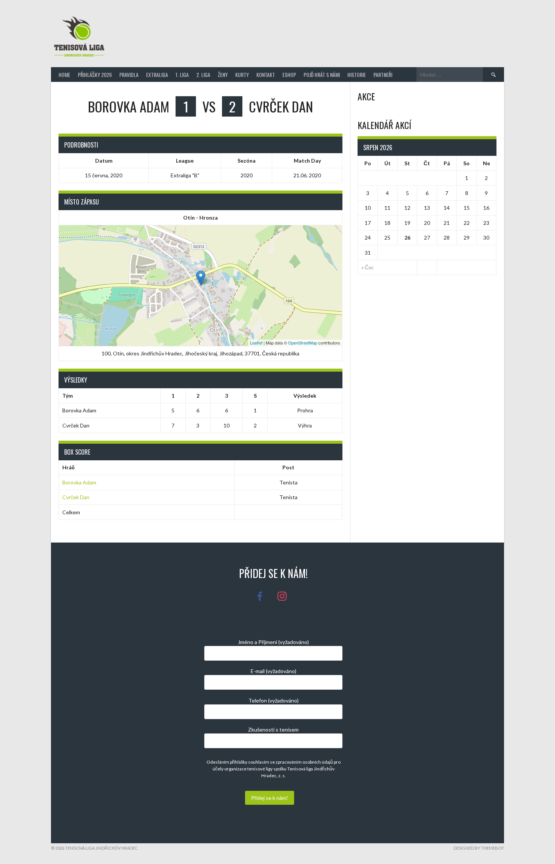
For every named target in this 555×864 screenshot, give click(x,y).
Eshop (289, 74)
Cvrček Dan (75, 497)
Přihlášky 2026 (95, 74)
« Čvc (367, 267)
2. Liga (203, 74)
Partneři (382, 74)
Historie (356, 74)
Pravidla (129, 74)
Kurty (242, 74)
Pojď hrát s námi (322, 74)
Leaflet (256, 343)
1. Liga (182, 74)
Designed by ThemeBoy (478, 848)
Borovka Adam (79, 482)
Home (64, 74)
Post (288, 467)
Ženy (223, 74)
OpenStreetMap (302, 343)
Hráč (68, 467)
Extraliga (157, 74)
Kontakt (265, 74)
